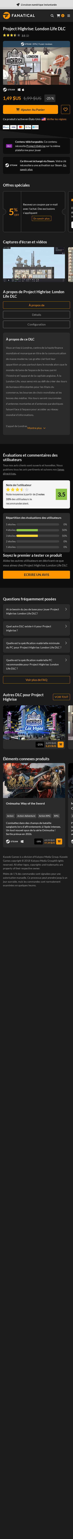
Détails (36, 314)
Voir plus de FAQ (36, 679)
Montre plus (35, 428)
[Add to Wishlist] (65, 109)
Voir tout (61, 696)
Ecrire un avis (36, 575)
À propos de (36, 305)
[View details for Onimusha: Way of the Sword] (34, 780)
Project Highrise (35, 146)
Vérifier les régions (56, 119)
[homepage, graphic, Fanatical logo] (19, 15)
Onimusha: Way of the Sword (25, 803)
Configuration (37, 324)
